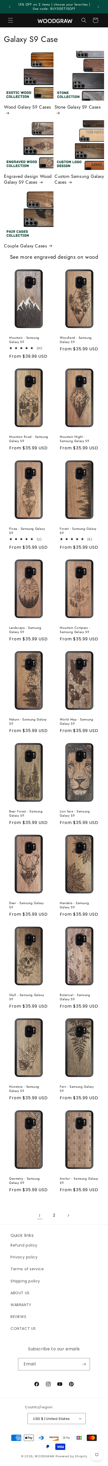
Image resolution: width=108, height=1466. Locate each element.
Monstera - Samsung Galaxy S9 (24, 1089)
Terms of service (27, 1269)
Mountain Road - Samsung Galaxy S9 (28, 439)
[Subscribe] (84, 1364)
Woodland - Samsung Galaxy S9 (76, 340)
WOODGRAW (45, 1456)
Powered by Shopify (71, 1456)
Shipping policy (25, 1281)
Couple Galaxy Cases (25, 246)
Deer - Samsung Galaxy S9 (26, 905)
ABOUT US (20, 1293)
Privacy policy (23, 1257)
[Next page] (68, 1215)
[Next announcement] (98, 7)
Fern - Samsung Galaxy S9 (77, 1089)
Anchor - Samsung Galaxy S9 (79, 1181)
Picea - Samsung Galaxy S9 (27, 531)
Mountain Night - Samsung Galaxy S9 (74, 439)
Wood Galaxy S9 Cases (27, 107)
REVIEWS (18, 1316)
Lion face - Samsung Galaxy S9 (75, 814)
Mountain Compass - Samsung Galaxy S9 (75, 630)
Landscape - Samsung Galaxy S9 (25, 630)
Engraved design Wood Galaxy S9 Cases (28, 179)
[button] (10, 20)
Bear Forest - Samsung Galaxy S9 (26, 814)
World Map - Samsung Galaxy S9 (76, 722)
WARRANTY (20, 1304)
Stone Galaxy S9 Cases (78, 107)
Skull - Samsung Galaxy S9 (26, 997)
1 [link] (40, 1215)
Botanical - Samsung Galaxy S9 (75, 997)
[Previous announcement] (9, 7)
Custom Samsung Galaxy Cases (79, 179)
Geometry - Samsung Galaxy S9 (24, 1181)
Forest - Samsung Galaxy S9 (78, 531)
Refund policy (23, 1245)
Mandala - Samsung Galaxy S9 (74, 905)
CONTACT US (23, 1328)
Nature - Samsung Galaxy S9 (28, 722)
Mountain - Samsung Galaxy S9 (24, 340)
